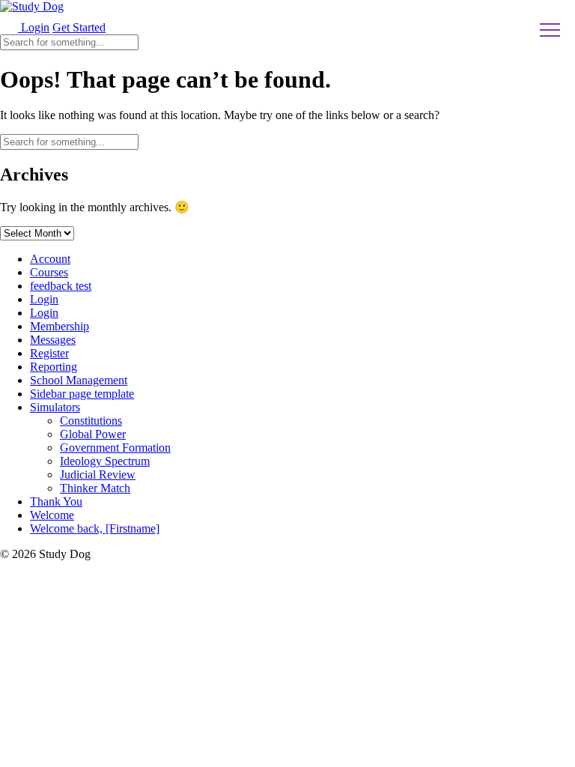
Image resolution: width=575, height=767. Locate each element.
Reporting (53, 366)
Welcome (52, 515)
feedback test (60, 285)
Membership (59, 326)
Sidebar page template (82, 393)
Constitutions (91, 420)
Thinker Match (95, 488)
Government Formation (115, 447)
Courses (49, 272)
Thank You (56, 501)
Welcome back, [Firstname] (94, 528)
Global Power (93, 434)
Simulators (55, 407)
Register (49, 353)
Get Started (79, 27)
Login (33, 27)
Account (50, 258)
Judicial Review (98, 474)
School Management (78, 380)
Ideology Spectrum (105, 461)
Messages (53, 339)
